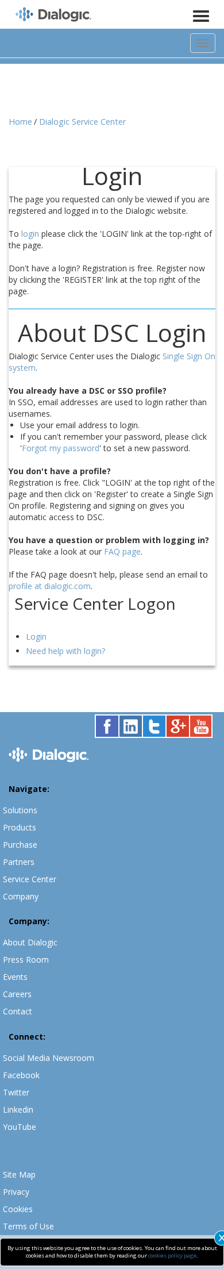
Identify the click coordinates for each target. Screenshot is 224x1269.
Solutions (20, 810)
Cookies (18, 1208)
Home (20, 121)
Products (19, 827)
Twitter (16, 1092)
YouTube (19, 1126)
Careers (17, 994)
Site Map (19, 1174)
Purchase (20, 844)
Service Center (29, 879)
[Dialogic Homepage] (53, 15)
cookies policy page (172, 1255)
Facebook (21, 1075)
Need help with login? (65, 650)
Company (20, 896)
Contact (17, 1011)
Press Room (26, 959)
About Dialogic (30, 942)
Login (36, 636)
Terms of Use (28, 1226)
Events (15, 976)
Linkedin (18, 1109)
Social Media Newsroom (48, 1057)
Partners (18, 861)
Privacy (16, 1191)
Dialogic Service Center (82, 121)
